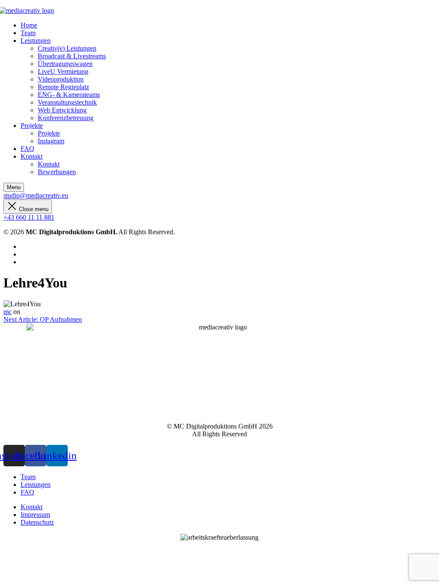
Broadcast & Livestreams (72, 56)
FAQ (27, 148)
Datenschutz (37, 522)
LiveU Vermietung (63, 71)
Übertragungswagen (65, 63)
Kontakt (31, 156)
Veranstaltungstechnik (67, 102)
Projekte (32, 125)
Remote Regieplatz (63, 87)
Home (29, 25)
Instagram (51, 141)
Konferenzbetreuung (65, 117)
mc (7, 311)
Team (28, 32)
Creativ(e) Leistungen (67, 48)
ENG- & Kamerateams (69, 94)
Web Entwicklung (62, 110)
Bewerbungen (57, 171)
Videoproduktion (61, 79)
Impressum (35, 514)
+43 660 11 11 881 (28, 217)
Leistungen (36, 40)
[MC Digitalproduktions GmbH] (28, 10)
